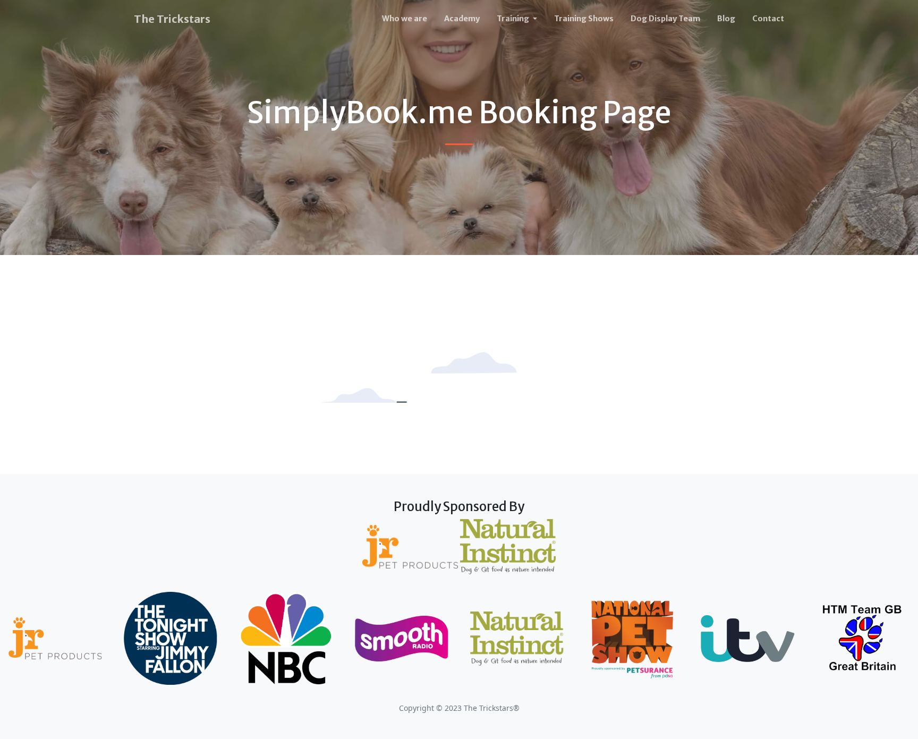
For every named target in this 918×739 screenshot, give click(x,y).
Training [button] (514, 18)
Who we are (404, 18)
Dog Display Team (665, 18)
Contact (768, 18)
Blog (726, 18)
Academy (462, 18)
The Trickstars (172, 19)
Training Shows (584, 18)
